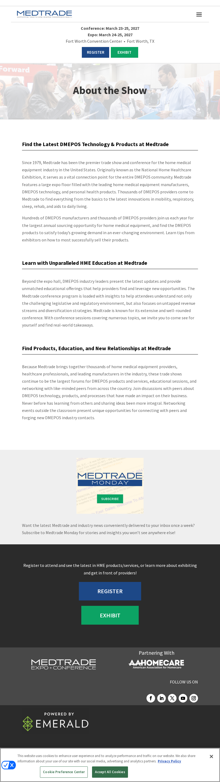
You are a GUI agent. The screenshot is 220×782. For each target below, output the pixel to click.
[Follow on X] (172, 698)
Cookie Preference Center (64, 772)
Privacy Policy (169, 761)
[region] (110, 765)
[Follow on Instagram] (193, 698)
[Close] (211, 756)
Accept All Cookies (110, 772)
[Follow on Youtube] (183, 698)
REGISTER (95, 52)
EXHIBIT (124, 52)
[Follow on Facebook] (150, 698)
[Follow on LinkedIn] (161, 698)
